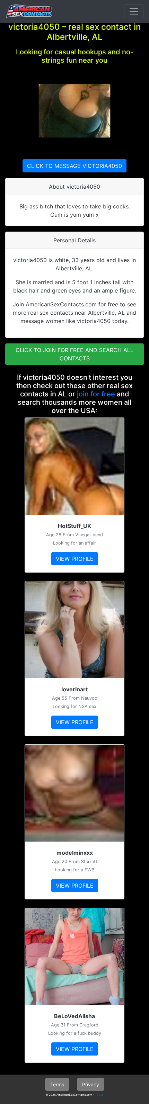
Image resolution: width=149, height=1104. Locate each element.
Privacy (90, 1084)
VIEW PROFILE (75, 558)
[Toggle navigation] (133, 11)
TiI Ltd (99, 1094)
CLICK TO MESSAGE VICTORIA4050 (74, 165)
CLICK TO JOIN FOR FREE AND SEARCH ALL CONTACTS (74, 354)
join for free (96, 394)
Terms (57, 1084)
